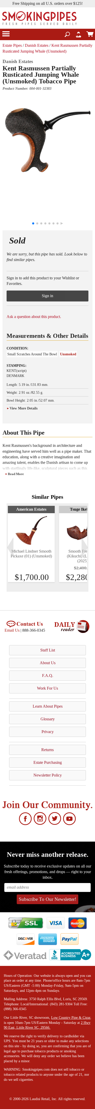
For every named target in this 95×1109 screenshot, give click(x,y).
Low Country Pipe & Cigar (70, 1018)
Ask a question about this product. (34, 316)
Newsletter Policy (47, 775)
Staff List (47, 650)
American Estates (31, 509)
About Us (47, 663)
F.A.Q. (47, 675)
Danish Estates (36, 45)
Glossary (48, 719)
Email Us (12, 630)
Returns (47, 750)
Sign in (47, 296)
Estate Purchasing (47, 762)
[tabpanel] (31, 544)
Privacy (48, 732)
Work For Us (47, 688)
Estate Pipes (12, 45)
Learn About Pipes (48, 706)
